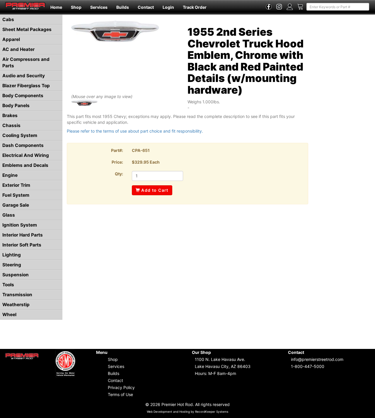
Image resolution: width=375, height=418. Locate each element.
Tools (8, 284)
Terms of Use (120, 394)
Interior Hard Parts (22, 235)
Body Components (22, 95)
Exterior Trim (16, 185)
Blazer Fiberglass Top (26, 85)
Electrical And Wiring (25, 155)
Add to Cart (154, 190)
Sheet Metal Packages (27, 29)
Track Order (195, 7)
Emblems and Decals (25, 165)
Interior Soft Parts (21, 245)
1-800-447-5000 (307, 366)
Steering (11, 265)
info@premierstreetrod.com (317, 359)
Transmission (17, 294)
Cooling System (19, 135)
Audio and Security (23, 75)
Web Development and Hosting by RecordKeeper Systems (187, 411)
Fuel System (15, 195)
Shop (76, 7)
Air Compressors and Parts (26, 62)
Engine (10, 175)
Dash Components (23, 145)
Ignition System (19, 225)
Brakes (10, 115)
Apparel (11, 39)
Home (56, 7)
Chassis (11, 125)
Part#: (117, 150)
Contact (146, 7)
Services (99, 7)
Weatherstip (16, 304)
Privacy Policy (121, 387)
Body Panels (16, 105)
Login (168, 7)
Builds (122, 7)
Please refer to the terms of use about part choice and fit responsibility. (135, 131)
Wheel (9, 314)
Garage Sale (15, 205)
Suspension (15, 274)
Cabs (8, 19)
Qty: (119, 173)
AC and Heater (18, 49)
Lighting (11, 255)
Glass (8, 215)
